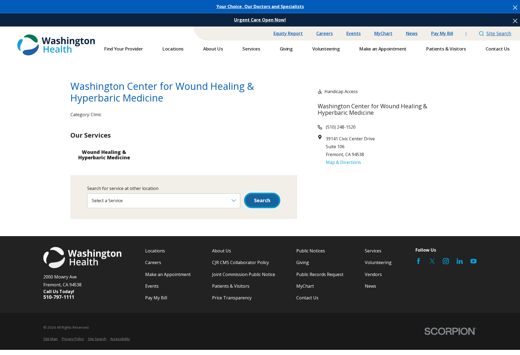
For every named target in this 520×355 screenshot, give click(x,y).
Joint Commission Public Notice (243, 274)
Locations (155, 251)
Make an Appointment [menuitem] (383, 49)
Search (262, 200)
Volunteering (378, 262)
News (412, 33)
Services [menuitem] (251, 49)
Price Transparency (232, 298)
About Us (221, 251)
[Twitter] (432, 261)
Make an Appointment (168, 274)
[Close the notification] (515, 7)
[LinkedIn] (460, 261)
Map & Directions (343, 162)
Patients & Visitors (230, 286)
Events (353, 33)
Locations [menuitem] (173, 49)
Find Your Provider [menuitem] (123, 49)
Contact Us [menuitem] (498, 49)
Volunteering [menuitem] (326, 49)
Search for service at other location (122, 188)
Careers (324, 33)
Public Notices (310, 251)
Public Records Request (319, 274)
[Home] (56, 44)
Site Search (498, 33)
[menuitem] (50, 338)
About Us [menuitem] (213, 49)
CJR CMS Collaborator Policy (240, 262)
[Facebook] (418, 261)
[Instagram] (446, 261)
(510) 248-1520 (341, 127)
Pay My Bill (442, 33)
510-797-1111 (58, 297)
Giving (302, 262)
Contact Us (307, 298)
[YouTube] (473, 261)
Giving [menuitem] (286, 49)
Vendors (373, 274)
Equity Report (288, 33)
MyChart (383, 33)
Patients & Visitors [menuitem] (446, 49)
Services (373, 251)
